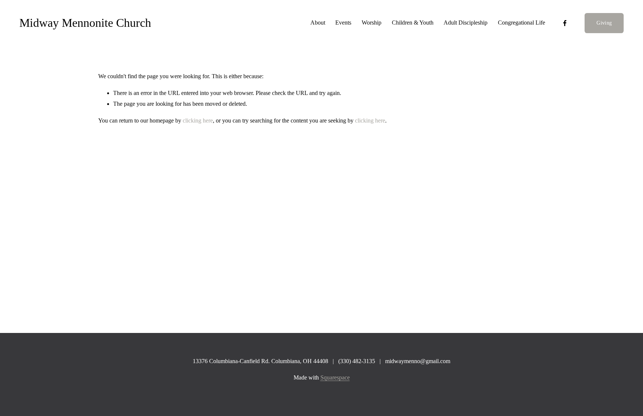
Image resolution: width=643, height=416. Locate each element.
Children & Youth (413, 22)
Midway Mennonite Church (85, 22)
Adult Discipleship (465, 22)
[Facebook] (565, 23)
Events (343, 22)
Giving (604, 23)
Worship (371, 22)
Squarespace (335, 377)
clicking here (198, 120)
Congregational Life (521, 22)
